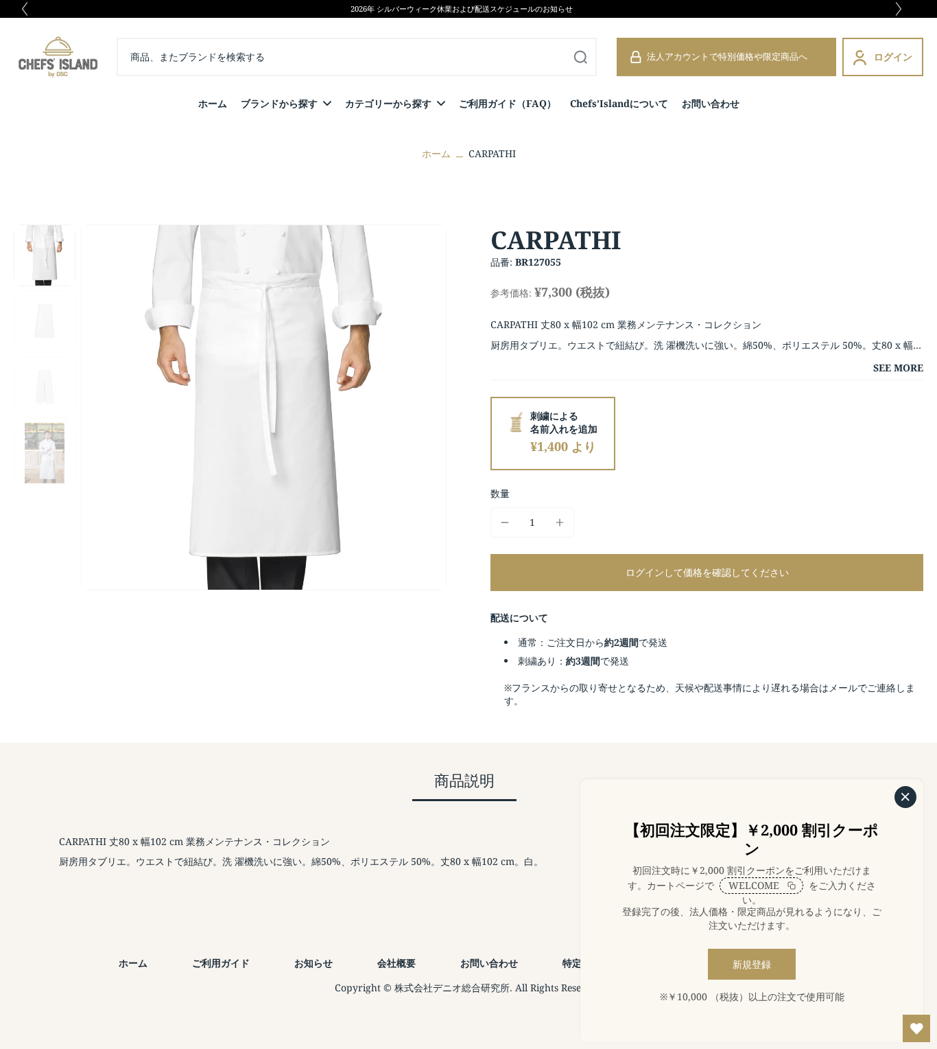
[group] (264, 407)
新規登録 (752, 964)
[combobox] (295, 57)
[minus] (505, 522)
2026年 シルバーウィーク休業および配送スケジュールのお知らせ (462, 8)
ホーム (436, 153)
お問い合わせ (489, 962)
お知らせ (313, 962)
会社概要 (396, 962)
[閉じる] (905, 797)
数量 (500, 493)
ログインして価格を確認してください (707, 572)
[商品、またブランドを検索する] (580, 57)
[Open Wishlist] (916, 1028)
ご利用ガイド (221, 962)
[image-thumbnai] (44, 255)
